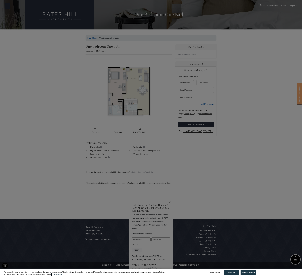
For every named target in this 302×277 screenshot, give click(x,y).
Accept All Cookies (248, 272)
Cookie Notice (57, 274)
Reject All (231, 272)
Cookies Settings (214, 272)
